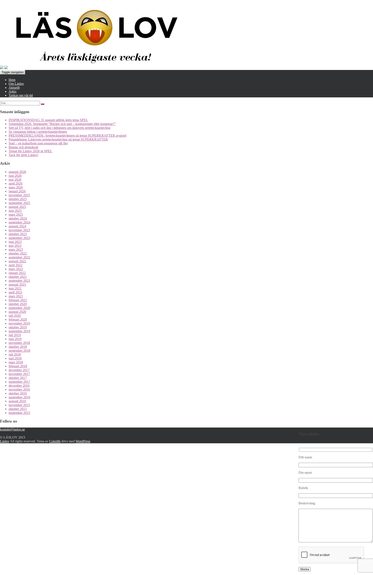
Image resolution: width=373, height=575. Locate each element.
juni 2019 (15, 339)
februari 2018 (18, 366)
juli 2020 (15, 315)
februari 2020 (18, 319)
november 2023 (19, 230)
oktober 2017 (18, 378)
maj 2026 (15, 179)
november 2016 (19, 389)
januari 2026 (17, 191)
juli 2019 (15, 335)
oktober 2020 (18, 304)
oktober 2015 (18, 409)
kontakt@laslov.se (12, 429)
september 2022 (19, 257)
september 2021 (19, 280)
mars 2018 (16, 362)
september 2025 (19, 203)
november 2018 (19, 343)
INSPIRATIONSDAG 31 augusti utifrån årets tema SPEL (48, 120)
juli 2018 (15, 354)
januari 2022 (17, 273)
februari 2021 (18, 300)
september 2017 (19, 381)
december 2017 (19, 370)
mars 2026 (16, 187)
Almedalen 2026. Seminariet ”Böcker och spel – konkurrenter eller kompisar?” (62, 124)
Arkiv (13, 91)
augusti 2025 (17, 207)
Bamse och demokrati (23, 147)
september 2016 (19, 397)
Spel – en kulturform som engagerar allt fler (38, 143)
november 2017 (19, 374)
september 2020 (19, 308)
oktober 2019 (18, 327)
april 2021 (15, 292)
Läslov (4, 441)
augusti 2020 (17, 312)
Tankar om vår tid (21, 95)
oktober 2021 (18, 277)
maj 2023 (15, 245)
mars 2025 (16, 214)
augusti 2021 (17, 284)
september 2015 (19, 413)
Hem (12, 80)
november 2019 (19, 323)
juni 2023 (15, 242)
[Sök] (42, 104)
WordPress (83, 441)
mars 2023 (16, 249)
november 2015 (19, 405)
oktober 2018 (18, 346)
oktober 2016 (18, 393)
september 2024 (19, 222)
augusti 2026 (17, 172)
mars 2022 (16, 269)
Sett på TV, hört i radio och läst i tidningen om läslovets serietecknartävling (59, 128)
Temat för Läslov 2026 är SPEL (30, 151)
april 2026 (15, 183)
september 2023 (19, 238)
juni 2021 (15, 288)
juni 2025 (15, 210)
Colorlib (54, 441)
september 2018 (19, 350)
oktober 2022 (18, 253)
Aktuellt (14, 87)
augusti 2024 (17, 226)
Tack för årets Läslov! (23, 155)
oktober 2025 (18, 199)
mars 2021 (16, 296)
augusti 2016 (17, 401)
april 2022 (15, 265)
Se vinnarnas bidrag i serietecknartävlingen (38, 131)
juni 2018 (15, 358)
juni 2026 (15, 175)
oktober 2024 (18, 218)
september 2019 (19, 331)
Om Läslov (16, 84)
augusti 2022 (17, 261)
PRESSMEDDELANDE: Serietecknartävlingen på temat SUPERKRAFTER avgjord (67, 135)
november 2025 (19, 195)
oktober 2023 (18, 234)
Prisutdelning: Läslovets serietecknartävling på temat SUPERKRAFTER (58, 139)
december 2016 (19, 385)
